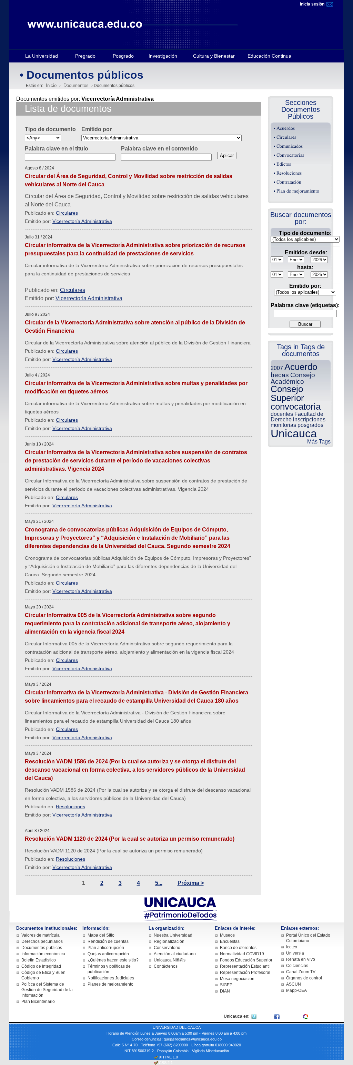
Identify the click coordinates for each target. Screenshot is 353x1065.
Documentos (76, 85)
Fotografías (320, 1016)
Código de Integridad (41, 966)
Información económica (43, 953)
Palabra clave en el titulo (56, 149)
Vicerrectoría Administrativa (82, 221)
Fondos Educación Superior (246, 960)
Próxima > (191, 883)
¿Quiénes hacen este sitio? (113, 960)
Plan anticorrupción (106, 947)
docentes (282, 414)
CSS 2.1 (166, 1063)
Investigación (163, 56)
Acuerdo (300, 367)
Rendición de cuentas (108, 941)
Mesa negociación (237, 978)
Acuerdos (285, 128)
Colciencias (297, 965)
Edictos (283, 164)
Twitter (264, 1016)
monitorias (283, 425)
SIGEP (226, 985)
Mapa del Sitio (101, 935)
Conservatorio (167, 947)
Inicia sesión (312, 4)
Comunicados (289, 146)
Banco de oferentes (238, 947)
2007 (277, 368)
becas (280, 375)
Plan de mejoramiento (297, 191)
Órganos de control (304, 978)
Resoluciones (70, 806)
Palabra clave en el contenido (159, 149)
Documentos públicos (41, 947)
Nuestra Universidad (173, 935)
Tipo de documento (50, 129)
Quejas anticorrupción (108, 953)
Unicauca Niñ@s (169, 960)
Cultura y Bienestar (214, 56)
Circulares (67, 213)
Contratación (288, 182)
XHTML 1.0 (168, 1057)
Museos (227, 935)
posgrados (310, 425)
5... (158, 883)
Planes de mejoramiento (110, 984)
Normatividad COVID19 (242, 953)
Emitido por (96, 129)
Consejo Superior (287, 393)
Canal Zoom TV (300, 971)
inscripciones (309, 419)
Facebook (290, 1016)
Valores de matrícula (40, 935)
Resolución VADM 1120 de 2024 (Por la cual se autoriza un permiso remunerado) (129, 839)
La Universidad (41, 56)
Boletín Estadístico (38, 960)
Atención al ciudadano (175, 953)
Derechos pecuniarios (42, 941)
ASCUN (293, 984)
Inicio (51, 85)
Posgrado (123, 56)
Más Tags (319, 441)
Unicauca (294, 433)
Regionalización (169, 941)
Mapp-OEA (296, 990)
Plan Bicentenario (38, 1001)
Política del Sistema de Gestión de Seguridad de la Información (47, 990)
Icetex (291, 947)
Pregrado (85, 56)
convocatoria (296, 406)
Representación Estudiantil (245, 966)
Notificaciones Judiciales (111, 978)
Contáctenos (166, 966)
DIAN (225, 991)
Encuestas (230, 941)
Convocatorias (290, 155)
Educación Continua (269, 56)
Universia (295, 953)
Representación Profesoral (245, 972)
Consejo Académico (293, 378)
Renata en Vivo (300, 959)
